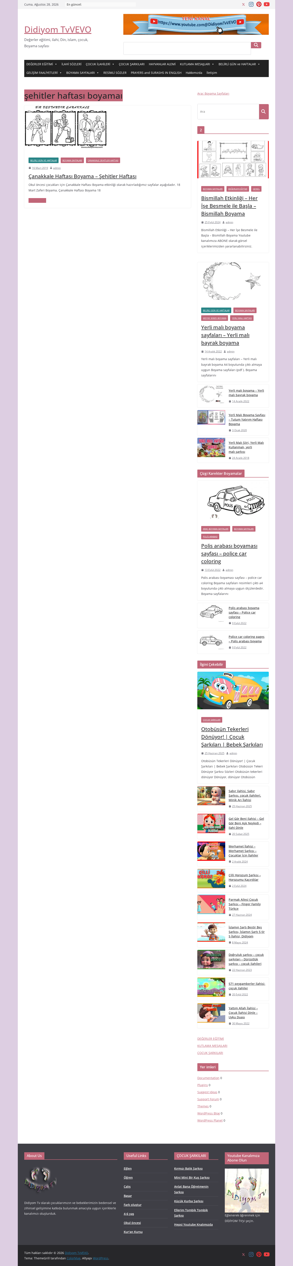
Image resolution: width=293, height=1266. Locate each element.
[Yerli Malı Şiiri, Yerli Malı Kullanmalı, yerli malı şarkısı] (211, 450)
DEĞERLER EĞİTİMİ (39, 64)
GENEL (256, 188)
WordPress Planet (210, 1120)
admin (57, 168)
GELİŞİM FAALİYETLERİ (42, 73)
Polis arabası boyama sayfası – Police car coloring (244, 612)
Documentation (208, 1078)
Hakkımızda (194, 73)
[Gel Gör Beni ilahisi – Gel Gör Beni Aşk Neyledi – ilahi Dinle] (211, 826)
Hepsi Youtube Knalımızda (193, 1224)
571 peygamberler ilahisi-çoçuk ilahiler (247, 986)
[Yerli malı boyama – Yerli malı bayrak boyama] (211, 396)
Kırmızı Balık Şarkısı (188, 1168)
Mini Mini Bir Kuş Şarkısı (192, 1177)
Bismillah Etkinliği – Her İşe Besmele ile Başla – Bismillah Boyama (229, 205)
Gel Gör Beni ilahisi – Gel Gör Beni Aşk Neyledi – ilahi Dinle (246, 823)
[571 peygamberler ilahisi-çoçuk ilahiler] (211, 989)
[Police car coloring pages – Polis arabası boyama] (211, 642)
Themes (203, 1106)
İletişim (212, 73)
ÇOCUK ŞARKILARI (132, 64)
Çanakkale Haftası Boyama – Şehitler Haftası (82, 176)
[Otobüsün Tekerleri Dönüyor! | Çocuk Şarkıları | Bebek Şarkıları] (233, 692)
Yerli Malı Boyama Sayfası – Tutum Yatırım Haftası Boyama (247, 419)
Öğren (128, 1177)
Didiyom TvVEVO (57, 29)
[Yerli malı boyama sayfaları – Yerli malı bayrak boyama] (233, 283)
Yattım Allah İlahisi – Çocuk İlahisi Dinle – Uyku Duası (243, 1012)
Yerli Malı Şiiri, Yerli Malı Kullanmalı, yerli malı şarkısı (246, 447)
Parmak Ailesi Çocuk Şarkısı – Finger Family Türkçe (245, 904)
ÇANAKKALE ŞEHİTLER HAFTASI (103, 160)
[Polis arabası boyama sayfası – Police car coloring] (211, 615)
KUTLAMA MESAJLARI (195, 64)
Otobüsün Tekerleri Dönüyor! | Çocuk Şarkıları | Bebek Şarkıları (232, 736)
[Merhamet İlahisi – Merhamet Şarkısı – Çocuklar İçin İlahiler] (211, 854)
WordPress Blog (208, 1113)
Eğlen (128, 1168)
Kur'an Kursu (133, 1232)
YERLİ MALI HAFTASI (242, 318)
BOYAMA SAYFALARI (80, 73)
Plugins (202, 1085)
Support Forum (208, 1099)
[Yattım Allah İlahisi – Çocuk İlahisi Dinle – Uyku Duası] (211, 1015)
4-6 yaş (129, 1214)
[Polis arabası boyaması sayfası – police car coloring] (233, 501)
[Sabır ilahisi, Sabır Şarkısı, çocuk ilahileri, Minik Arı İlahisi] (211, 798)
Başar (128, 1196)
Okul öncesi (132, 1223)
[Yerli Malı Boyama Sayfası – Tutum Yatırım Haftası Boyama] (211, 422)
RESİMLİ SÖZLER (115, 73)
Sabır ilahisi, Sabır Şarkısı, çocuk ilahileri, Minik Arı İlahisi (245, 795)
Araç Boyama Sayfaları (213, 93)
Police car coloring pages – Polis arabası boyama (246, 639)
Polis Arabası (210, 536)
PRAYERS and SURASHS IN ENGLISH (156, 73)
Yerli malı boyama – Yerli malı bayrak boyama (246, 392)
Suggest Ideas (207, 1092)
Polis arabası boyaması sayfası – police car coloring (229, 553)
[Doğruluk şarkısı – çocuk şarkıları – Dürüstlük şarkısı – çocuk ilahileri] (211, 962)
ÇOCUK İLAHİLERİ (98, 64)
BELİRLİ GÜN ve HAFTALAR (237, 64)
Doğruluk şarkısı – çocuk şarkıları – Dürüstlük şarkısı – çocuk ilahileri (246, 959)
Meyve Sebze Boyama (214, 318)
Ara (256, 45)
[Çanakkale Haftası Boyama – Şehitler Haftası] (66, 108)
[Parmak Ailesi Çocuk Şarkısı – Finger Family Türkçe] (211, 907)
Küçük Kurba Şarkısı (188, 1201)
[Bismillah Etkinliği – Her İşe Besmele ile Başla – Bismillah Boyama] (233, 161)
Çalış (127, 1186)
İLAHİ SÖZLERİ (72, 64)
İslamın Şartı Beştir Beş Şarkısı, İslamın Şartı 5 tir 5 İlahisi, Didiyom (247, 931)
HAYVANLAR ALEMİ (162, 64)
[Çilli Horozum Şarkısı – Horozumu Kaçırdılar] (211, 880)
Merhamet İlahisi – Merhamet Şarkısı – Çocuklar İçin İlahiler (243, 850)
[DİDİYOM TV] (40, 1167)
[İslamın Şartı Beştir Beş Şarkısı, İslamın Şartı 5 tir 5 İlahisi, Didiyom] (211, 935)
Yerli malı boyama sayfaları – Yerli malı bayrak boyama (225, 335)
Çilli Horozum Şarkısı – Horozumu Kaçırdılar (245, 877)
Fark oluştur (133, 1205)
